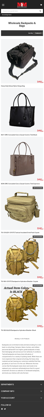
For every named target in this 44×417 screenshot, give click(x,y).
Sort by (30, 33)
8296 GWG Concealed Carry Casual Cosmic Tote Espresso (20, 184)
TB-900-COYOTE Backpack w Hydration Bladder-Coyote (19, 281)
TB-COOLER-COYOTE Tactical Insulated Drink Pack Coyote (20, 232)
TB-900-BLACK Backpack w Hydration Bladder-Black (18, 330)
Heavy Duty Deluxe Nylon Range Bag (13, 86)
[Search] (40, 11)
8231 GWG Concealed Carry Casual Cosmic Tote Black (19, 135)
